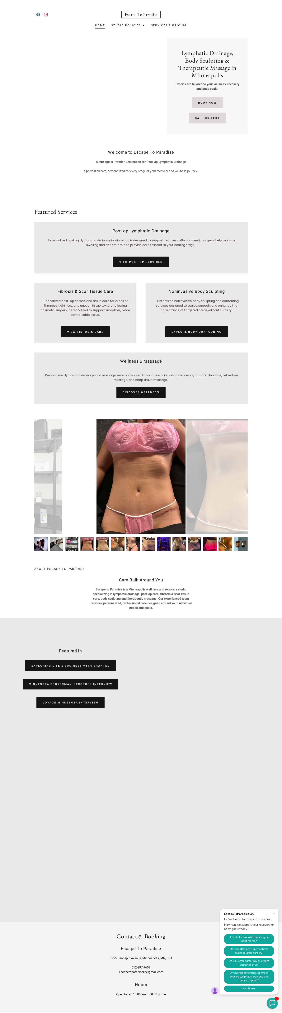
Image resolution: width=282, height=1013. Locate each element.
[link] (38, 14)
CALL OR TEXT (207, 118)
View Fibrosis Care (85, 331)
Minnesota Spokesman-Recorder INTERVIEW (70, 684)
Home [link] (100, 25)
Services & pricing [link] (169, 25)
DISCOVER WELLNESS (141, 392)
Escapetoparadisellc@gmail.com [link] (141, 972)
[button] (128, 25)
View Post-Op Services (141, 261)
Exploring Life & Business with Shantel (70, 665)
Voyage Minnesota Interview (70, 702)
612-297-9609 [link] (141, 967)
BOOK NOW (207, 102)
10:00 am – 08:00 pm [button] (147, 994)
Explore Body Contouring (197, 331)
